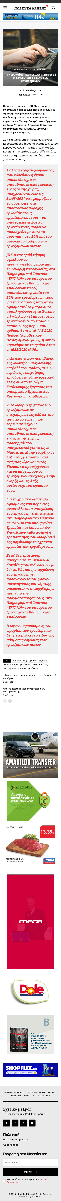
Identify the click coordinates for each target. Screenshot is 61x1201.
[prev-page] (5, 701)
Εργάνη (32, 660)
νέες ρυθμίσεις (40, 664)
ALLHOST (37, 1196)
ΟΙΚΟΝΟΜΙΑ (40, 70)
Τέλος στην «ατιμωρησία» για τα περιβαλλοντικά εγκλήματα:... (29, 677)
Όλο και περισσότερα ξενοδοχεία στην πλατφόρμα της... (24, 690)
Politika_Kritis (33, 90)
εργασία (43, 660)
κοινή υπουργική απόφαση (17, 664)
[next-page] (10, 701)
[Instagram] (15, 1123)
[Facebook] (6, 1123)
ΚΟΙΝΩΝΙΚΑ (21, 70)
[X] (23, 1123)
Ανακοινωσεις (20, 660)
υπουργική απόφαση (28, 668)
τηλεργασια (10, 668)
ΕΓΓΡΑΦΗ (28, 1172)
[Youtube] (32, 1123)
